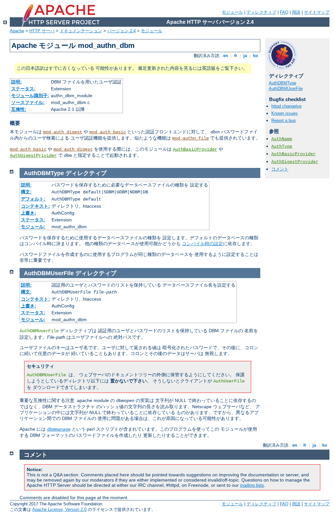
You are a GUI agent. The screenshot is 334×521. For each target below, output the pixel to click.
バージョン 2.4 (121, 30)
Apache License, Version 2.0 (59, 509)
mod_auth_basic (107, 132)
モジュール (232, 12)
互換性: (18, 109)
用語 (296, 12)
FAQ (284, 12)
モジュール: (33, 226)
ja (245, 55)
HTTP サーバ (41, 30)
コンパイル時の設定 (202, 243)
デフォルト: (33, 198)
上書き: (28, 213)
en (225, 55)
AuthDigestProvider (294, 161)
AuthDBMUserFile (286, 88)
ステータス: (23, 88)
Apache (17, 30)
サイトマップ (316, 12)
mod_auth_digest (62, 132)
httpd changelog (286, 106)
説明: (16, 81)
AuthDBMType (282, 83)
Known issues (284, 113)
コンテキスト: (35, 206)
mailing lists (252, 485)
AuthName (281, 139)
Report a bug (283, 120)
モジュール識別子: (30, 95)
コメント (279, 169)
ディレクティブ (261, 12)
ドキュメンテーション (81, 30)
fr (235, 55)
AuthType (281, 146)
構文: (26, 191)
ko (255, 55)
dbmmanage (58, 429)
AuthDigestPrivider (33, 155)
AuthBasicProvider (195, 149)
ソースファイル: (28, 102)
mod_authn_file (190, 138)
